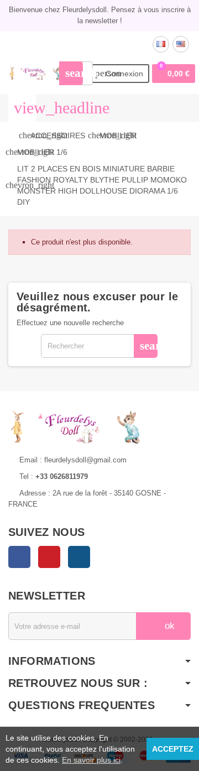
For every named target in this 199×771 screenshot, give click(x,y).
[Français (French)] (161, 44)
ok (168, 626)
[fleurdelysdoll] (35, 73)
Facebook (19, 557)
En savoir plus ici (91, 760)
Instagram (79, 557)
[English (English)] (180, 44)
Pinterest (49, 557)
